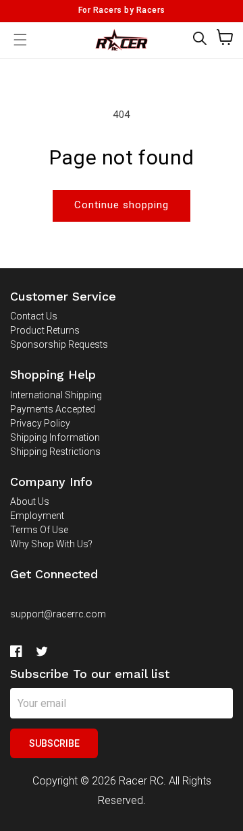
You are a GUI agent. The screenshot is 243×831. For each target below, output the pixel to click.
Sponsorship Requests (59, 344)
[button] (200, 38)
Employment (37, 515)
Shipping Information (55, 437)
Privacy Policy (40, 423)
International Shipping (56, 395)
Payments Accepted (52, 409)
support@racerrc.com (58, 614)
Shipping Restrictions (55, 451)
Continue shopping (121, 205)
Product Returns (45, 330)
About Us (29, 501)
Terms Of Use (39, 529)
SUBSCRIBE (54, 743)
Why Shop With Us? (51, 543)
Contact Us (33, 316)
